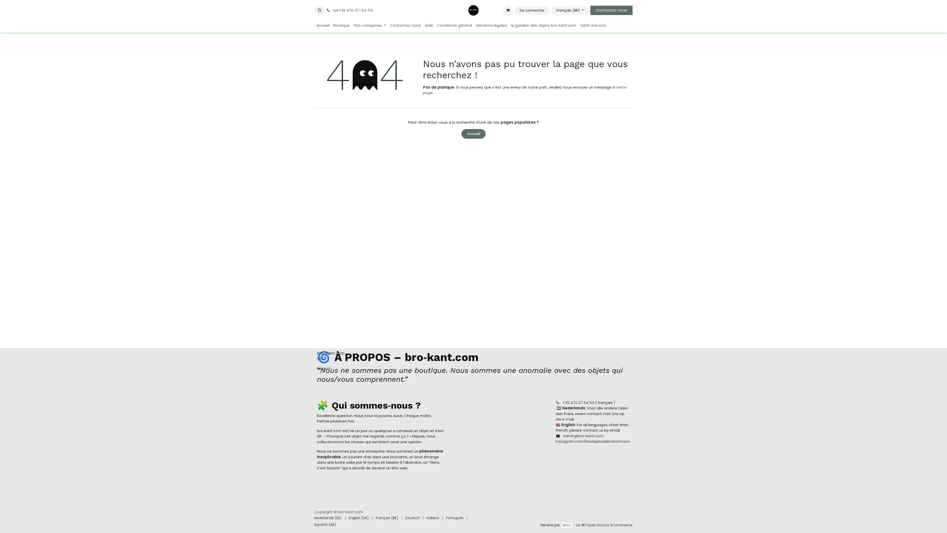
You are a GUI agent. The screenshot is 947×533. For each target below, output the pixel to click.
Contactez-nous (611, 10)
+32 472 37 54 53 (578, 402)
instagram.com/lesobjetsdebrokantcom (593, 441)
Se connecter (532, 10)
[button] (319, 10)
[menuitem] (322, 25)
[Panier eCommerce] (508, 10)
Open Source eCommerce (609, 525)
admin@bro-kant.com (583, 435)
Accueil (473, 133)
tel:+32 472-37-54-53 (353, 10)
